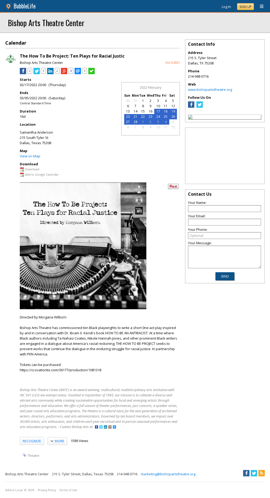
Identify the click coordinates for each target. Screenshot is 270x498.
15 (143, 111)
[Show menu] (260, 6)
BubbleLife (25, 6)
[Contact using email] (114, 427)
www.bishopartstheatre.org (210, 89)
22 (143, 116)
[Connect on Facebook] (96, 427)
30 (128, 100)
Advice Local (14, 490)
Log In (226, 6)
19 (173, 111)
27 (128, 122)
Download (32, 169)
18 (165, 111)
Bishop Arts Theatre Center (46, 22)
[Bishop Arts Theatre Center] (190, 117)
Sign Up (245, 6)
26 (173, 116)
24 (158, 116)
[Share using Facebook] (23, 73)
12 (173, 106)
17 (158, 111)
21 (135, 116)
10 (158, 106)
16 (150, 111)
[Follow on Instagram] (110, 427)
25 (165, 116)
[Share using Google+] (64, 73)
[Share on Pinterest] (173, 188)
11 (165, 106)
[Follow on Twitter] (101, 427)
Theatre (33, 455)
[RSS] (261, 473)
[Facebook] (191, 106)
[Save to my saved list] (91, 73)
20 (128, 116)
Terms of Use (68, 490)
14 (135, 111)
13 (128, 111)
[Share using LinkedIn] (50, 73)
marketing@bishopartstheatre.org (168, 474)
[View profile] (10, 62)
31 (135, 100)
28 (135, 122)
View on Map (30, 156)
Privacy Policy (47, 490)
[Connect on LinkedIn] (105, 427)
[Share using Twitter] (36, 73)
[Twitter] (199, 106)
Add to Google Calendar (42, 174)
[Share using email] (78, 73)
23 (150, 116)
